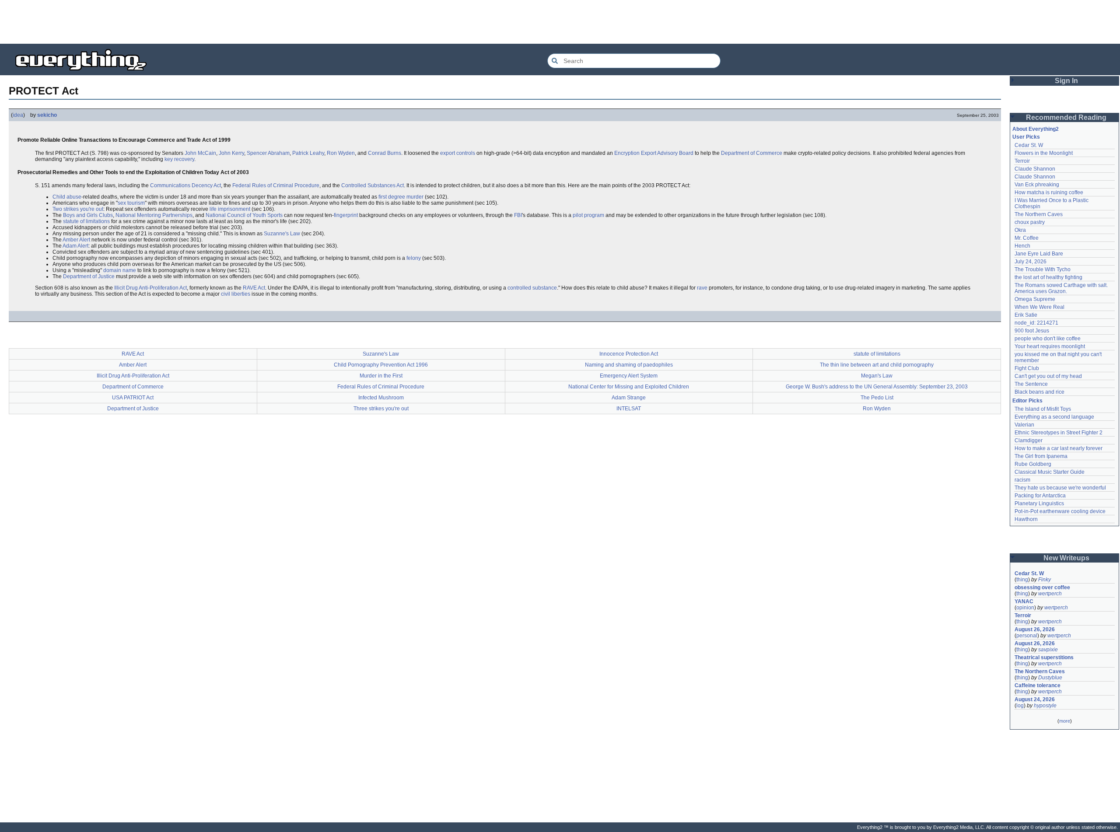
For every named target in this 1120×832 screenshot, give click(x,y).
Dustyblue (1050, 678)
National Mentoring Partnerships (154, 215)
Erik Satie (1026, 315)
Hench (1022, 246)
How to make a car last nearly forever (1058, 448)
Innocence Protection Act (628, 354)
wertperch (1050, 594)
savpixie (1048, 650)
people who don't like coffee (1048, 339)
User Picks (1026, 137)
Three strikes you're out (381, 409)
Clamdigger (1029, 440)
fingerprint (346, 215)
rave (702, 288)
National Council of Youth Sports (244, 215)
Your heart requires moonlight (1050, 346)
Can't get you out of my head (1048, 376)
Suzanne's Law (282, 234)
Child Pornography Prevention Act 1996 (381, 365)
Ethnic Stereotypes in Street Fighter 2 (1058, 433)
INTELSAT (628, 409)
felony (413, 258)
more (1064, 721)
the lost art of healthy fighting (1048, 277)
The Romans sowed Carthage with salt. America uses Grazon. (1062, 288)
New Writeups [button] (1066, 558)
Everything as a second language (1054, 417)
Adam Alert (75, 246)
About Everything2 (1035, 129)
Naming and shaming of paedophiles (629, 365)
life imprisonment (230, 209)
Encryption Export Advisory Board (653, 153)
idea (18, 115)
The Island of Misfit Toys (1043, 409)
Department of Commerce (751, 153)
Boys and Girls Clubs (88, 215)
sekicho (47, 115)
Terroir (1022, 161)
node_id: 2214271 (1036, 323)
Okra (1020, 230)
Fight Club (1027, 368)
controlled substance (532, 288)
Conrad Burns (384, 153)
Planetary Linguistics (1039, 503)
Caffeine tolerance (1037, 685)
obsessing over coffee (1042, 587)
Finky (1044, 580)
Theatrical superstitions (1044, 657)
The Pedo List (877, 398)
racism (1022, 480)
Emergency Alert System (629, 376)
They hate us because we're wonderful (1060, 488)
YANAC (1024, 601)
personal (1026, 636)
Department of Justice (89, 276)
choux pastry (1030, 222)
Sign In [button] (1066, 80)
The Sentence (1031, 384)
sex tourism (131, 203)
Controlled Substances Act (372, 185)
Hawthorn (1026, 519)
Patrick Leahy (308, 153)
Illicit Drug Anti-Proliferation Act (150, 288)
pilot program (588, 215)
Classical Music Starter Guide (1050, 472)
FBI (518, 215)
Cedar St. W (1029, 145)
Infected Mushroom (381, 398)
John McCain (200, 153)
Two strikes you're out (77, 209)
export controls (457, 153)
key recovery (179, 159)
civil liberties (235, 294)
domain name (119, 270)
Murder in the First (381, 376)
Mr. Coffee (1027, 238)
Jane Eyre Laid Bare (1039, 254)
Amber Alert (76, 240)
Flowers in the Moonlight (1044, 153)
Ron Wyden (341, 153)
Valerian (1024, 425)
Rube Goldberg (1033, 464)
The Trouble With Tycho (1043, 269)
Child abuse (66, 197)
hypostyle (1045, 706)
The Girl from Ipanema (1041, 456)
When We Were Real (1039, 307)
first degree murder (401, 197)
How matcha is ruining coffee (1049, 192)
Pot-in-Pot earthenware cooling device (1060, 511)
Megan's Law (876, 376)
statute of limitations (86, 221)
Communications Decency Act (185, 185)
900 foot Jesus (1032, 331)
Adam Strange (629, 398)
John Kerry (231, 153)
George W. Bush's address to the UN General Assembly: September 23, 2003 (877, 387)
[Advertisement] (560, 22)
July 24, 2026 (1030, 262)
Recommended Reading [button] (1066, 117)
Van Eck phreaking (1037, 185)
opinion (1025, 608)
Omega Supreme (1035, 299)
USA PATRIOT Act (133, 398)
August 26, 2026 (1035, 629)
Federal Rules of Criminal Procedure (275, 185)
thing (1022, 580)
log (1020, 706)
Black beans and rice (1039, 392)
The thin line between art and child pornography (877, 365)
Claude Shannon (1035, 169)
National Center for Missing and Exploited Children (628, 387)
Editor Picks (1027, 401)
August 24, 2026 (1035, 699)
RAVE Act (254, 288)
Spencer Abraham (268, 153)
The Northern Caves (1039, 214)
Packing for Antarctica (1040, 496)
